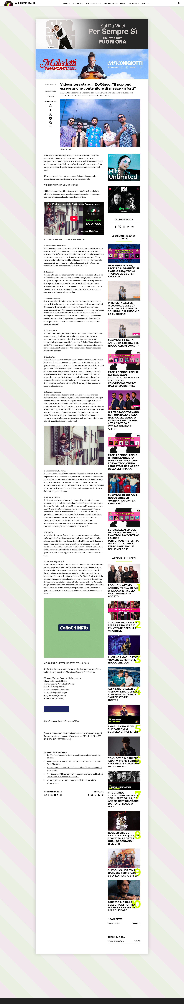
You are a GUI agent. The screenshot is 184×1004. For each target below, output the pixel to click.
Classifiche (110, 3)
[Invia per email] (50, 126)
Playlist (146, 3)
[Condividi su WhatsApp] (50, 105)
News (65, 3)
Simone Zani (50, 91)
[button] (50, 122)
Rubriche (133, 3)
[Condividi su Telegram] (50, 118)
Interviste (78, 3)
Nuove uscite (93, 3)
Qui (101, 161)
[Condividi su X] (50, 114)
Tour (122, 3)
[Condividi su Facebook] (50, 110)
